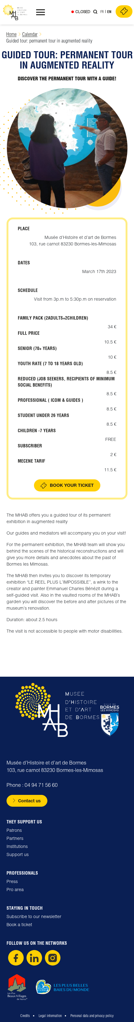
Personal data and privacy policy (92, 1015)
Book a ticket (19, 924)
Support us (18, 854)
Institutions (17, 846)
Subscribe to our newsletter (34, 916)
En (109, 11)
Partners (15, 838)
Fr (102, 11)
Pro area (15, 889)
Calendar (29, 34)
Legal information (50, 1015)
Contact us (29, 800)
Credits (25, 1015)
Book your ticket (72, 485)
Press (12, 881)
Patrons (14, 830)
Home (11, 34)
